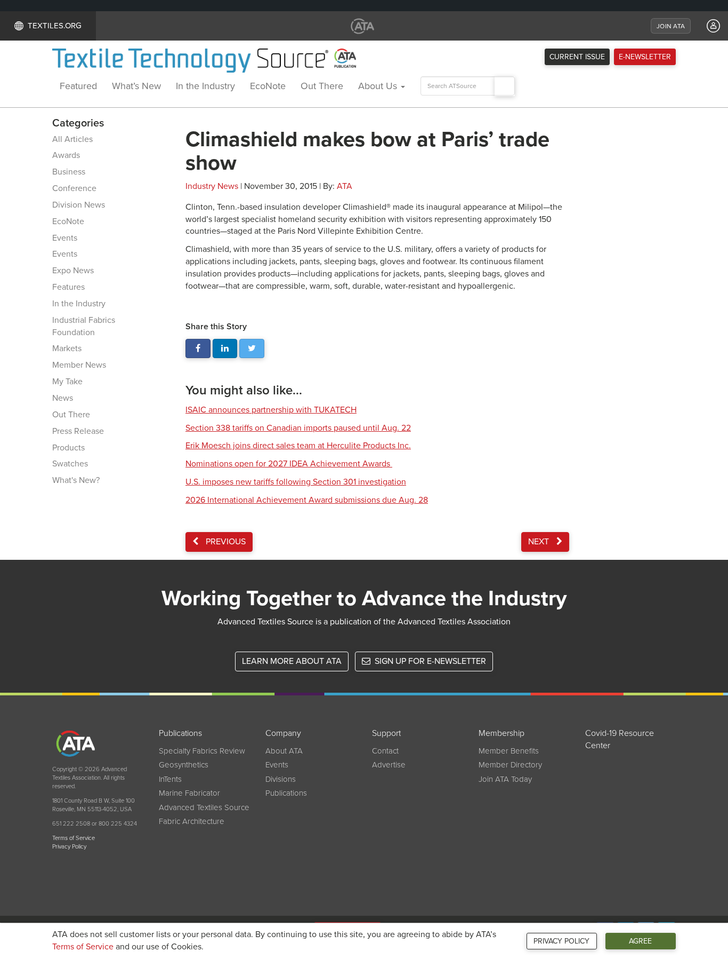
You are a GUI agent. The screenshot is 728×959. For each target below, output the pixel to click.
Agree (640, 941)
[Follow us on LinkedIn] (225, 349)
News (62, 398)
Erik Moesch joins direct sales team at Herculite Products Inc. (298, 445)
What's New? (76, 480)
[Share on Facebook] (198, 349)
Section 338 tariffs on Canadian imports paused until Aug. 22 (298, 428)
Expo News (73, 270)
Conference (74, 188)
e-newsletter (645, 56)
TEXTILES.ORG (55, 25)
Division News (78, 205)
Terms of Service (83, 946)
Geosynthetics (183, 765)
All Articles (72, 139)
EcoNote (268, 86)
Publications (286, 793)
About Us (379, 86)
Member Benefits (509, 751)
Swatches (70, 463)
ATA (344, 186)
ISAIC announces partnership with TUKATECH (271, 410)
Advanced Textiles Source (204, 807)
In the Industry (205, 86)
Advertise (389, 765)
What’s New (136, 86)
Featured (78, 86)
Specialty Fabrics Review (202, 751)
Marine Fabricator (189, 793)
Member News (79, 365)
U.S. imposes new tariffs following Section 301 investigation (295, 482)
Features (68, 287)
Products (68, 447)
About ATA (284, 751)
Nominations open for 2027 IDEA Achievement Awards (288, 463)
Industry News (211, 186)
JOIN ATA (671, 26)
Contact (385, 751)
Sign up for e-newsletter (429, 661)
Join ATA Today (505, 779)
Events (64, 238)
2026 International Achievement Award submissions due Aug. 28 (306, 500)
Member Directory (510, 765)
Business (68, 172)
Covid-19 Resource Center (619, 739)
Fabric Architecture (191, 821)
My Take (67, 381)
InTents (170, 779)
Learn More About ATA (292, 661)
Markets (67, 348)
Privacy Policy (561, 941)
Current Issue (577, 56)
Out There (322, 86)
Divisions (280, 779)
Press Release (78, 431)
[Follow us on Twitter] (251, 349)
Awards (66, 155)
